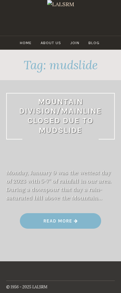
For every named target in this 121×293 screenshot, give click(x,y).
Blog (94, 42)
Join (74, 42)
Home (26, 42)
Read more (60, 223)
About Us (51, 42)
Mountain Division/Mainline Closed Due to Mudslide (60, 116)
